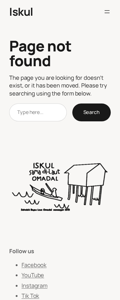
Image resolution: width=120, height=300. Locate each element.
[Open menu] (107, 11)
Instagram (34, 285)
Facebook (34, 265)
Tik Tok (30, 295)
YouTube (33, 275)
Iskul (21, 11)
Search (91, 112)
